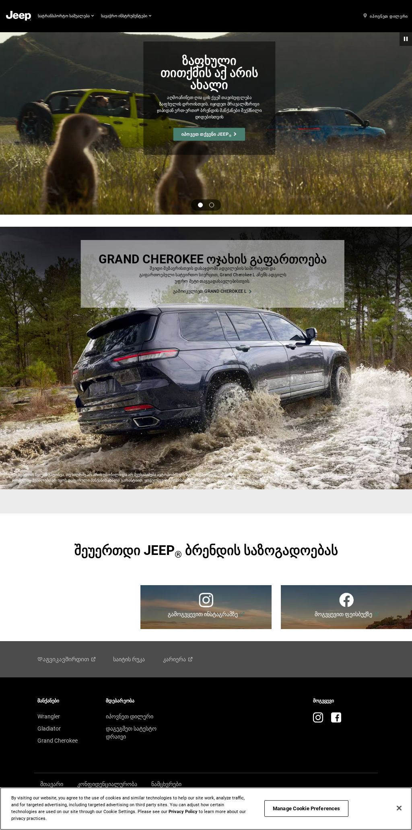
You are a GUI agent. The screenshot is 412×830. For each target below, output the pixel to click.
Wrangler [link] (48, 716)
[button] (65, 16)
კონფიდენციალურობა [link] (107, 784)
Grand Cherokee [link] (57, 740)
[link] (18, 16)
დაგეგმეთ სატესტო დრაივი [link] (131, 732)
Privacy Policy (183, 811)
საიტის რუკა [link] (129, 659)
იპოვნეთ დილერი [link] (129, 716)
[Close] (399, 808)
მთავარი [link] (51, 784)
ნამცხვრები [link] (166, 784)
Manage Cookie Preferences (306, 808)
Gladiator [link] (49, 728)
